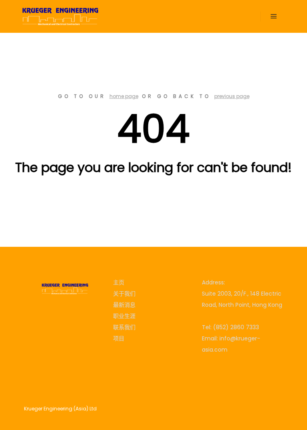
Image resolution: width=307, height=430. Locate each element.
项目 (118, 338)
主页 (118, 282)
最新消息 (124, 305)
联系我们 (124, 327)
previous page (231, 96)
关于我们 (124, 294)
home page (124, 96)
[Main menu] (274, 16)
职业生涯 (124, 316)
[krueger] (60, 16)
